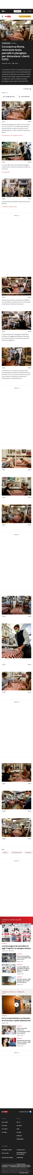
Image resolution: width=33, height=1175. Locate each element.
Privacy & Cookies (12, 1165)
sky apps (19, 1125)
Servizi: (18, 1118)
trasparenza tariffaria (15, 1166)
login (29, 11)
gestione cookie (7, 1149)
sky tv (18, 1122)
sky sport (5, 1122)
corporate (20, 1157)
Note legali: (5, 1146)
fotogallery (16, 852)
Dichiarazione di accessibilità (21, 1153)
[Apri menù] (2, 16)
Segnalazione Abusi (24, 1172)
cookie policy (21, 1149)
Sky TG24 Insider (25, 16)
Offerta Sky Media (7, 1157)
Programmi (20, 1139)
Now (18, 1129)
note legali (5, 1153)
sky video (5, 1129)
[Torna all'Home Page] (8, 16)
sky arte (4, 1132)
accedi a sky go (24, 1111)
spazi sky (19, 1135)
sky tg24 (4, 1125)
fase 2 (5, 852)
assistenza (23, 1166)
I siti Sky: (4, 1118)
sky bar (19, 1132)
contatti (29, 1166)
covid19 (28, 852)
